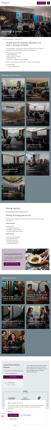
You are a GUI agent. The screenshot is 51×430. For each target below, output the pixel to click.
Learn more (10, 411)
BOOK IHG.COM (13, 377)
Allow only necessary (26, 415)
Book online (41, 3)
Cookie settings (12, 419)
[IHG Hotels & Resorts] (25, 392)
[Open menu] (48, 3)
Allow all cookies (13, 415)
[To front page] (5, 3)
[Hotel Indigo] (25, 399)
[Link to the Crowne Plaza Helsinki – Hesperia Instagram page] (2, 416)
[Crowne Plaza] (12, 399)
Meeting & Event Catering (12, 264)
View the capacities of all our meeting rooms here (17, 212)
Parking (15, 425)
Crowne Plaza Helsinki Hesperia (8, 39)
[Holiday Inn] (39, 399)
